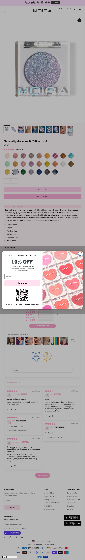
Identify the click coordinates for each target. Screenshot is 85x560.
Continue (22, 283)
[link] (22, 294)
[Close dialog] (80, 254)
